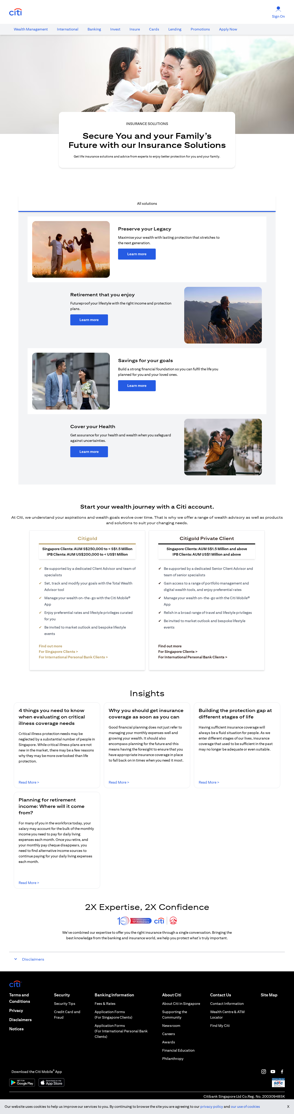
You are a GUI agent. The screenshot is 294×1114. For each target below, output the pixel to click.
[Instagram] (263, 1071)
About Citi (171, 994)
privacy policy (211, 1106)
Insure (135, 29)
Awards (168, 1042)
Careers (168, 1034)
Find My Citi (220, 1025)
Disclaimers (20, 1019)
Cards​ (154, 29)
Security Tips (64, 1003)
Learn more (137, 254)
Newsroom (171, 1025)
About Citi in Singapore (181, 1003)
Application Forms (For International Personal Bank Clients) (121, 1031)
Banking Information (114, 994)
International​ (67, 29)
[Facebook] (282, 1071)
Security (62, 994)
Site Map (269, 994)
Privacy (16, 1010)
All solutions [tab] (147, 203)
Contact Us (220, 994)
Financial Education (178, 1050)
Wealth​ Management (31, 29)
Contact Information (227, 1003)
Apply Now (228, 29)
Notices (16, 1028)
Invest (115, 29)
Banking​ (94, 29)
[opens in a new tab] (15, 12)
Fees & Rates (105, 1003)
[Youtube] (273, 1071)
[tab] (30, 29)
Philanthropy (173, 1058)
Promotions (200, 29)
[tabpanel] (147, 348)
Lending (174, 29)
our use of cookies (245, 1106)
